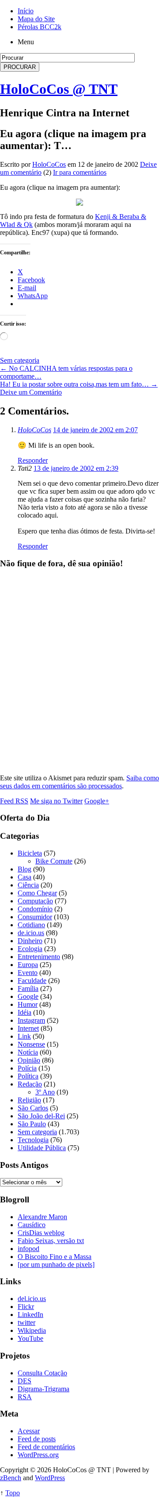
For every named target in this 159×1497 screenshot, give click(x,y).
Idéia (24, 1012)
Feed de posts (37, 1439)
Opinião (29, 1060)
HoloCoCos (49, 164)
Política (28, 1076)
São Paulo (32, 1124)
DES (24, 1381)
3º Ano (45, 1092)
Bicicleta (30, 853)
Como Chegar (37, 893)
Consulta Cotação (42, 1373)
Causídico (31, 1224)
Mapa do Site (36, 19)
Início (26, 11)
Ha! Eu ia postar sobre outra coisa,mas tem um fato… (79, 384)
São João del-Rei (41, 1116)
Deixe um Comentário (31, 392)
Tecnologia (33, 1140)
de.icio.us (31, 933)
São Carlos (33, 1108)
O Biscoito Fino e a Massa (54, 1256)
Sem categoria (19, 360)
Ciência (28, 885)
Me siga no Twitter (56, 801)
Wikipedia (32, 1330)
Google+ (96, 801)
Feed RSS (14, 801)
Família (28, 988)
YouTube (30, 1338)
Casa (24, 877)
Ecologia (30, 948)
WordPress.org (38, 1455)
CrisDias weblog (41, 1232)
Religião (29, 1100)
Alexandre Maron (42, 1217)
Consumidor (35, 917)
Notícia (28, 1052)
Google (28, 996)
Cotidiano (31, 925)
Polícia (27, 1068)
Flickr (26, 1306)
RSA (25, 1397)
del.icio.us (32, 1298)
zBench (10, 1478)
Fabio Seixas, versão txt (51, 1240)
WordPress (50, 1478)
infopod (28, 1248)
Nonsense (31, 1044)
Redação (30, 1084)
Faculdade (32, 980)
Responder (33, 460)
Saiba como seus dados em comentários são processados (79, 782)
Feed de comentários (46, 1447)
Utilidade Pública (42, 1148)
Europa (28, 964)
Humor (28, 1004)
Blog (24, 869)
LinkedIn (30, 1314)
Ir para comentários (79, 172)
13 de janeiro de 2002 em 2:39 (76, 468)
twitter (26, 1322)
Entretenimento (39, 956)
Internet (28, 1028)
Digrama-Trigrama (43, 1389)
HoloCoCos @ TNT (58, 89)
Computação (35, 901)
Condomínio (35, 909)
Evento (28, 972)
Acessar (29, 1431)
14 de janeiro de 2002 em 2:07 (95, 430)
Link (24, 1036)
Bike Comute (53, 861)
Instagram (31, 1020)
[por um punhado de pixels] (56, 1264)
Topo (12, 1493)
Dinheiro (30, 940)
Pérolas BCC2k (39, 27)
